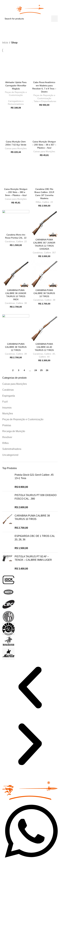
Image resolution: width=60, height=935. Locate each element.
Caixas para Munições (14, 384)
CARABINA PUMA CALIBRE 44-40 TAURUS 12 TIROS (44, 347)
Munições (7, 413)
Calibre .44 (44, 357)
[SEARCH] (54, 18)
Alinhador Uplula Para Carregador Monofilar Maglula (15, 85)
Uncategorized (10, 455)
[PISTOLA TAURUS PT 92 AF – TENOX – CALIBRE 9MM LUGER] (7, 563)
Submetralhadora (11, 449)
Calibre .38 (21, 303)
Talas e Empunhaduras (45, 101)
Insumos (7, 407)
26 (47, 370)
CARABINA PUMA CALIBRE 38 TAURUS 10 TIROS (32, 517)
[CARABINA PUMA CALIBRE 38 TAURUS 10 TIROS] (7, 522)
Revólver (7, 437)
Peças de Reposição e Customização (22, 419)
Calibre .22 (47, 202)
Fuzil (5, 401)
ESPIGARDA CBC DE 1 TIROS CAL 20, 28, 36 (35, 538)
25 (41, 370)
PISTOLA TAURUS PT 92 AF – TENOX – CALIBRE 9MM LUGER (33, 558)
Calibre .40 (49, 354)
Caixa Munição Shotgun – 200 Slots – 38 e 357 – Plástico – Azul (44, 144)
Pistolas (6, 425)
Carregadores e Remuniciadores (16, 102)
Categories (29, 33)
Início (5, 42)
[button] (30, 688)
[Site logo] (30, 7)
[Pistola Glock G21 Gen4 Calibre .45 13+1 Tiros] (7, 481)
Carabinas (8, 389)
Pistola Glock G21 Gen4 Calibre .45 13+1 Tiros (34, 477)
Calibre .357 (50, 252)
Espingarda (8, 395)
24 (35, 370)
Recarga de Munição (13, 431)
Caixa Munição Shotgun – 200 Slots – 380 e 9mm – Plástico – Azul (15, 192)
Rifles (5, 443)
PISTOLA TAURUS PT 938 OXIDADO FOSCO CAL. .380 (35, 497)
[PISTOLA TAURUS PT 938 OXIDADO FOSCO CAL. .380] (7, 501)
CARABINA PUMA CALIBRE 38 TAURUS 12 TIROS (15, 347)
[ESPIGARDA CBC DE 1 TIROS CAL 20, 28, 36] (7, 542)
